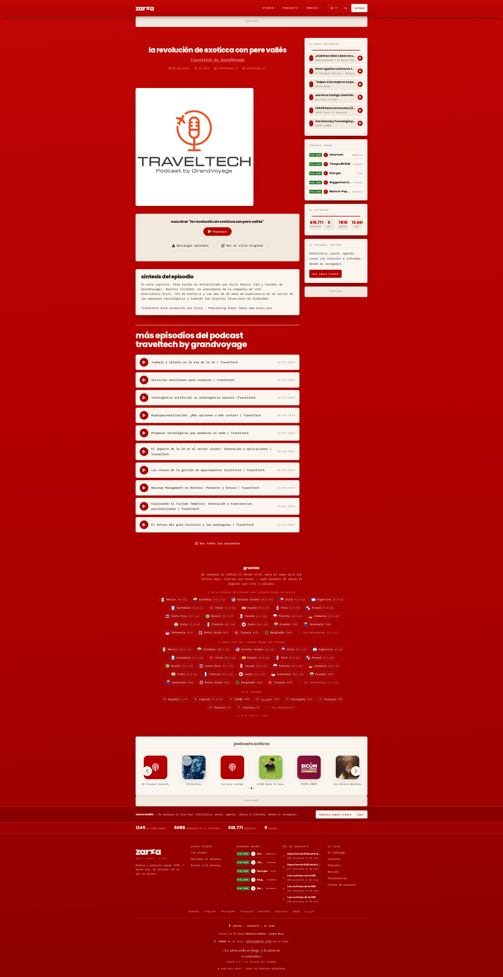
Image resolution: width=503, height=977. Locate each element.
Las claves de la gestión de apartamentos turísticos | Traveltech (207, 470)
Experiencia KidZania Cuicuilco (304, 864)
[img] (251, 934)
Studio (268, 8)
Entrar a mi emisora (206, 865)
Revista (333, 871)
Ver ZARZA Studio (325, 274)
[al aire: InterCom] (326, 155)
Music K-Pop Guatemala (340, 191)
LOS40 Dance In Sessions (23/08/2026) (335, 108)
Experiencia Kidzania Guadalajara (304, 853)
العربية (309, 911)
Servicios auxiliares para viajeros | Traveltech (192, 380)
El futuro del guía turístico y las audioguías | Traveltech (202, 525)
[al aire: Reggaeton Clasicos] (326, 182)
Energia (335, 173)
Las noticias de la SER (301, 875)
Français (246, 911)
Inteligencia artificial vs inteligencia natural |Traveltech (203, 397)
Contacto (334, 859)
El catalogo (336, 852)
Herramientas (337, 878)
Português (228, 911)
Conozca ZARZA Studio (341, 814)
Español (194, 911)
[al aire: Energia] (326, 173)
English (210, 911)
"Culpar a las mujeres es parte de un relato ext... (335, 82)
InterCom (336, 155)
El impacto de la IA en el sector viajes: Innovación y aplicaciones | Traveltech (211, 451)
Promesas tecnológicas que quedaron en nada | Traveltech (200, 433)
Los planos (199, 852)
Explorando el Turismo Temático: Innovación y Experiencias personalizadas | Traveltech (201, 506)
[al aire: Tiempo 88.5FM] (326, 164)
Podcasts (290, 8)
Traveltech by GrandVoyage (218, 59)
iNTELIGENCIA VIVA (259, 941)
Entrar (359, 8)
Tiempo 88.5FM (340, 164)
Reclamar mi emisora (206, 859)
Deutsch (264, 911)
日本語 (296, 911)
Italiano (281, 911)
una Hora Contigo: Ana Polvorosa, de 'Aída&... (335, 95)
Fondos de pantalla (342, 884)
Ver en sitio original (244, 245)
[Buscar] (345, 8)
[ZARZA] (148, 8)
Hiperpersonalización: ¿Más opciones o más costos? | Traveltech (206, 415)
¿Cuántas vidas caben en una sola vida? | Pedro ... (335, 56)
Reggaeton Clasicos (341, 182)
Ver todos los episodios (220, 543)
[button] (245, 788)
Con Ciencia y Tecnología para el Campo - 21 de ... (335, 121)
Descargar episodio (192, 245)
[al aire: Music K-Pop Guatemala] (326, 192)
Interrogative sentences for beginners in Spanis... (335, 69)
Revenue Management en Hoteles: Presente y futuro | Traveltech (205, 488)
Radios (312, 8)
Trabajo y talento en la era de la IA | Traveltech (194, 362)
